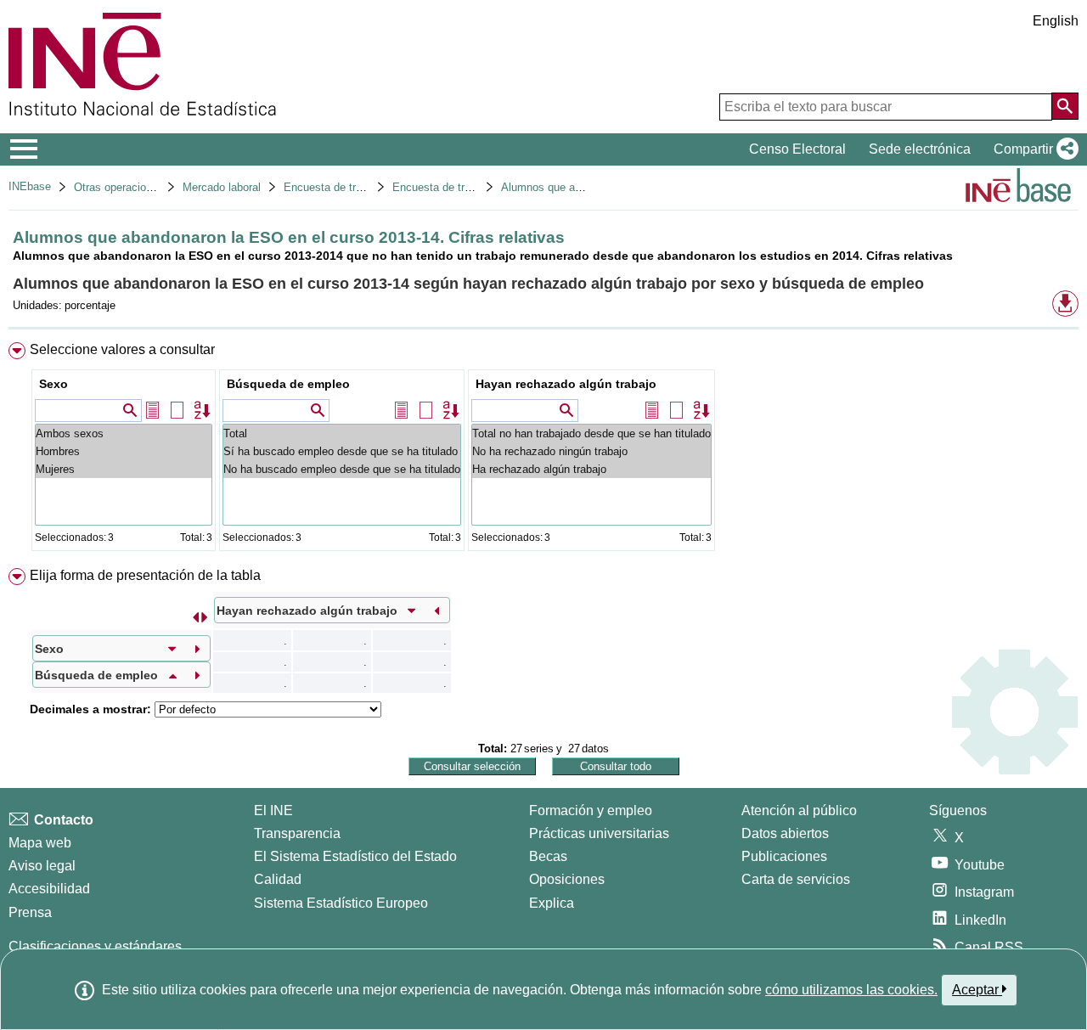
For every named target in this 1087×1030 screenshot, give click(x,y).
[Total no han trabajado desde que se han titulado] (591, 433)
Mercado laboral (222, 187)
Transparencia (297, 833)
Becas (548, 856)
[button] (1033, 149)
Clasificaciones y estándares (95, 946)
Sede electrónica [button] (920, 149)
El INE (273, 810)
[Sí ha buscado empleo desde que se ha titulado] (341, 451)
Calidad (277, 879)
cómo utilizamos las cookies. (851, 989)
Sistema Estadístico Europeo (341, 903)
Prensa (30, 912)
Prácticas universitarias (599, 833)
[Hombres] (123, 451)
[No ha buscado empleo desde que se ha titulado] (341, 469)
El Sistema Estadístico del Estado (355, 856)
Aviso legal (42, 865)
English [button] (1056, 21)
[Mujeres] (123, 469)
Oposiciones (567, 879)
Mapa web (39, 843)
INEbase (29, 186)
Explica (551, 903)
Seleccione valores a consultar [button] (122, 349)
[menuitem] (543, 450)
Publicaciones (784, 856)
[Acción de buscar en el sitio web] (1065, 106)
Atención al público (799, 810)
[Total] (341, 433)
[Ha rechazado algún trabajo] (591, 469)
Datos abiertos (785, 833)
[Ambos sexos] (123, 433)
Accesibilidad (49, 888)
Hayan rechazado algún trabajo (566, 384)
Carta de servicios (795, 879)
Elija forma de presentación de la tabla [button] (145, 575)
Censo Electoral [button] (797, 149)
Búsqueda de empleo (288, 384)
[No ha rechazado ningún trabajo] (591, 451)
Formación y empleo (590, 810)
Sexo (53, 384)
